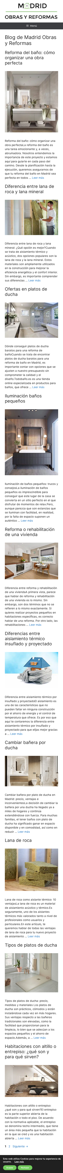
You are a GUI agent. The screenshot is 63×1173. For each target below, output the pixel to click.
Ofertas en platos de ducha (26, 291)
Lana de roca (18, 840)
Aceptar (9, 1167)
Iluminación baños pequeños (23, 398)
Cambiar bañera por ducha (25, 745)
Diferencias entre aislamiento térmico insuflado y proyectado (28, 639)
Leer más (38, 177)
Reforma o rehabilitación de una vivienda (30, 532)
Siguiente (20, 1146)
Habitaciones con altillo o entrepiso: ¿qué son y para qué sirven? (30, 1051)
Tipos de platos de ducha (31, 945)
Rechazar (25, 1167)
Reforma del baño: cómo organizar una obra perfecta (30, 58)
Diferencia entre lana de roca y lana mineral (29, 189)
